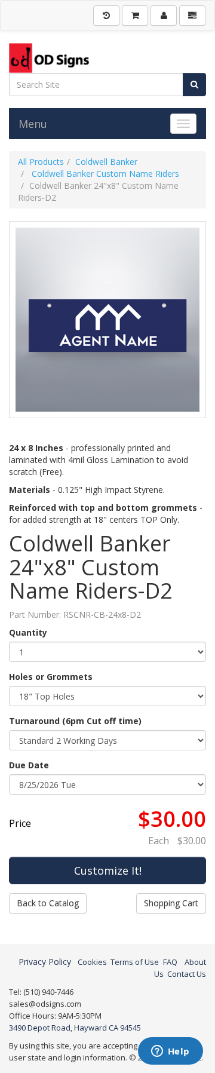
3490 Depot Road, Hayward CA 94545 (75, 1027)
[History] (106, 15)
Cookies (92, 961)
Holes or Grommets (51, 676)
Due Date (29, 765)
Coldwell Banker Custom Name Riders (104, 173)
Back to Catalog (48, 903)
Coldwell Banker (106, 161)
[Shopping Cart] (135, 15)
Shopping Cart (171, 903)
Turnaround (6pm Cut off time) (75, 720)
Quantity (28, 632)
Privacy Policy (45, 961)
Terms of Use (134, 961)
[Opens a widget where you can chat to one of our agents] (170, 1052)
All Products (41, 161)
